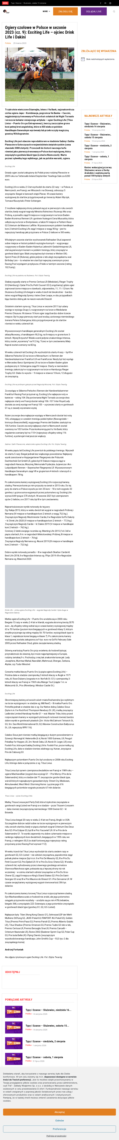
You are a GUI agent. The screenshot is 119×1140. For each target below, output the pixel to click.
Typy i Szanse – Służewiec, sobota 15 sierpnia (28, 3)
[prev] (60, 3)
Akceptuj (60, 1112)
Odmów (59, 1120)
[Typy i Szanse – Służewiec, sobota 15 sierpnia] (13, 1027)
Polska (8, 43)
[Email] (29, 981)
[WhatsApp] (22, 981)
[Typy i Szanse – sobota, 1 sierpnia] (13, 1059)
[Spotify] (110, 3)
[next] (65, 3)
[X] (15, 981)
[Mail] (105, 3)
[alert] (99, 59)
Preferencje (59, 1129)
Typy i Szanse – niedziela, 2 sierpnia (45, 1041)
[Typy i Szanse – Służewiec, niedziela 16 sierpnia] (13, 1012)
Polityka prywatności (56, 1136)
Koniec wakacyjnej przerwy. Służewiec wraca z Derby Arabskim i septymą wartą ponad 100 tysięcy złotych (98, 171)
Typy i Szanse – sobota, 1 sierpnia (44, 1057)
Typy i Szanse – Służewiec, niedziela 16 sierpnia (97, 125)
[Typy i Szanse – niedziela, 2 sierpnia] (13, 1043)
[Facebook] (101, 3)
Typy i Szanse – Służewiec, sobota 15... (47, 1025)
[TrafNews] (14, 11)
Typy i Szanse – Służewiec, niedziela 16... (48, 1009)
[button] (114, 11)
